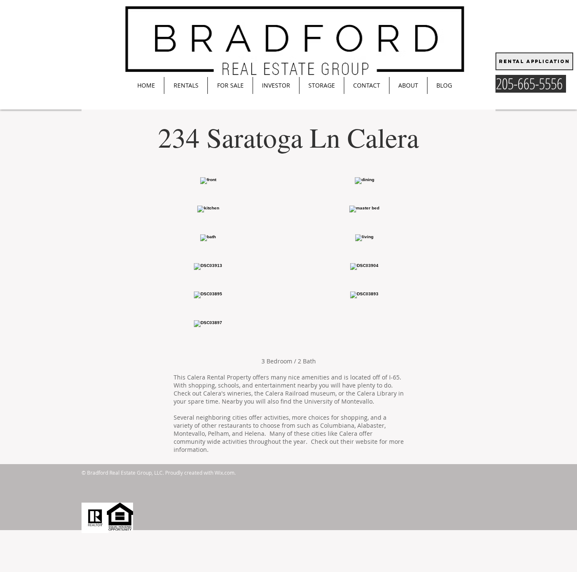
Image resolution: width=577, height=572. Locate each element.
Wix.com (224, 472)
